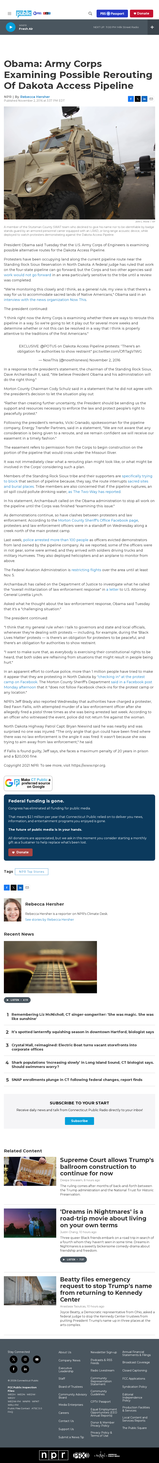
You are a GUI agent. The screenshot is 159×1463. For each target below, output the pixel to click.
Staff (62, 1378)
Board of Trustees (71, 1386)
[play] (11, 27)
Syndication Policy (134, 1386)
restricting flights (86, 570)
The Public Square (134, 1428)
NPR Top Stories (31, 871)
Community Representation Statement (101, 1381)
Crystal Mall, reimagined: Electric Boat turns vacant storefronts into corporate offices (74, 1047)
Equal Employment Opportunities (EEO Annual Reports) (104, 1412)
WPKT (35, 1401)
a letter (112, 589)
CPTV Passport (101, 1401)
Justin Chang (69, 1232)
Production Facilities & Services (136, 1409)
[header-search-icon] (90, 13)
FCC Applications (133, 1378)
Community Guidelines (99, 1393)
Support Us (66, 1429)
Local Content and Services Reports (134, 1419)
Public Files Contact (19, 1408)
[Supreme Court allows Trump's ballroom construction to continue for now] (30, 1171)
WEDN (21, 1394)
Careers (64, 1413)
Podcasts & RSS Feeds (101, 1362)
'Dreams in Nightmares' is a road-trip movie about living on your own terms (103, 1218)
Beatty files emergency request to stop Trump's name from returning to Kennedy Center (106, 1289)
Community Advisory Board (73, 1396)
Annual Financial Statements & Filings (136, 1354)
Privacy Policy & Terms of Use (101, 1434)
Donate (143, 13)
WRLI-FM (13, 1404)
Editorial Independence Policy (132, 1397)
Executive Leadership (66, 1370)
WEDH (12, 1394)
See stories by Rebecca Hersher (49, 919)
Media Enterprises (71, 1404)
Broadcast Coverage (136, 1362)
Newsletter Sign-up (104, 1352)
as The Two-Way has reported (94, 492)
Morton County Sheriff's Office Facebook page (98, 520)
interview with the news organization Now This (45, 300)
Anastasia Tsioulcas (73, 1306)
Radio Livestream (102, 1370)
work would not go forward (27, 275)
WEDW (31, 1394)
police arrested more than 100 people (55, 540)
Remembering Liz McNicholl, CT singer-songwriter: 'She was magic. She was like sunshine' (83, 1017)
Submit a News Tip (71, 1437)
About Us (65, 1352)
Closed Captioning (134, 1370)
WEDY (11, 1397)
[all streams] (153, 27)
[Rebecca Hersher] (12, 909)
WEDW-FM (14, 1401)
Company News (69, 1360)
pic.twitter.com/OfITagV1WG (117, 351)
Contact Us (66, 1421)
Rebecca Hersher (35, 97)
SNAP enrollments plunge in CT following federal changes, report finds (77, 1080)
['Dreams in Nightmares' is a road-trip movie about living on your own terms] (30, 1223)
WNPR (26, 1401)
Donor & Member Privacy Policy (102, 1424)
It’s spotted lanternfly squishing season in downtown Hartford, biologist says (83, 1032)
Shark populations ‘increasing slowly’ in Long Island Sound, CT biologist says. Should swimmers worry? (83, 1065)
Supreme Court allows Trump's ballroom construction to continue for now (107, 1166)
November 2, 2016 (104, 360)
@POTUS (48, 346)
